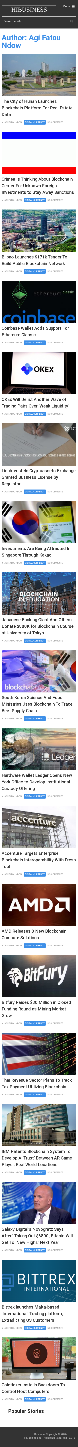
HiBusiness (38, 1434)
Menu (66, 6)
